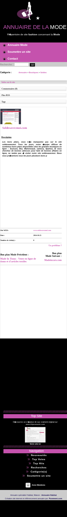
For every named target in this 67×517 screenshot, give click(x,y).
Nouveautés (39, 455)
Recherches (39, 467)
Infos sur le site (8, 82)
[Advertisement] (33, 192)
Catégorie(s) (39, 471)
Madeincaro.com (53, 260)
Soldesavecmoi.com (14, 128)
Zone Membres (38, 485)
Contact (13, 58)
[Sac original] (35, 442)
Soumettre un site (19, 51)
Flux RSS (6, 95)
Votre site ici (35, 444)
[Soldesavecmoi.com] (10, 123)
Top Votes (38, 459)
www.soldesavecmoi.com (42, 230)
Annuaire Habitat (49, 495)
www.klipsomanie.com (35, 424)
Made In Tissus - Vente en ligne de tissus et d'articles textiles (18, 260)
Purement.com (55, 498)
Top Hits (38, 463)
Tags (4, 102)
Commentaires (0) (9, 89)
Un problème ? (55, 245)
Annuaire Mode (17, 45)
